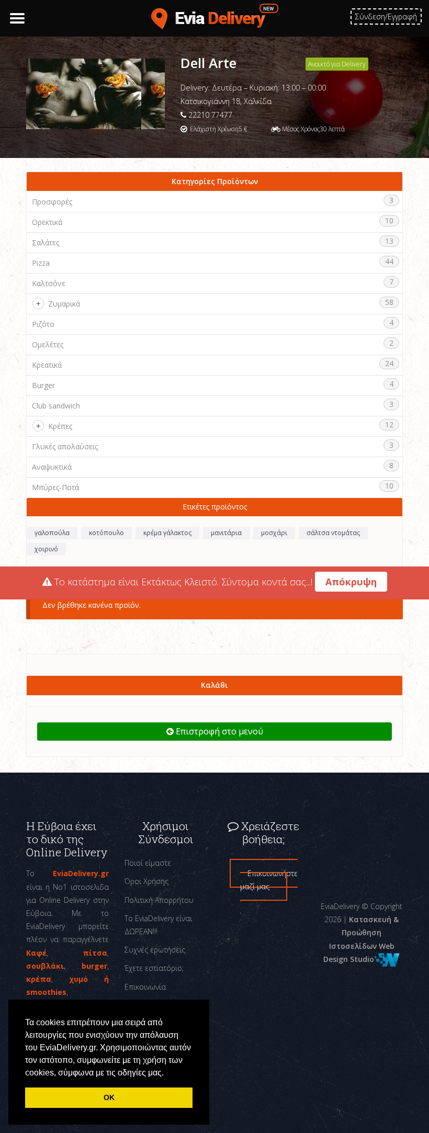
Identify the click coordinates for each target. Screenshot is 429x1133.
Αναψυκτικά (52, 467)
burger (94, 966)
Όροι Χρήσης (146, 881)
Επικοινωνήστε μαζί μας (269, 879)
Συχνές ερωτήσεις (155, 950)
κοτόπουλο (106, 532)
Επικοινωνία (145, 987)
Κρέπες (60, 426)
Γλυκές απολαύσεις (65, 446)
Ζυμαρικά (64, 304)
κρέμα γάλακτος (167, 532)
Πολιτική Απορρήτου (159, 900)
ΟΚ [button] (109, 1097)
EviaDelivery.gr (81, 873)
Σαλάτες (45, 242)
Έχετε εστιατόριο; (154, 968)
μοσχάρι (274, 532)
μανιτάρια (226, 532)
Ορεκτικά (47, 222)
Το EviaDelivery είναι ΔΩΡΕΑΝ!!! (158, 924)
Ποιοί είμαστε (148, 863)
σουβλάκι (45, 966)
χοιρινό (46, 549)
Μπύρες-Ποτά (55, 487)
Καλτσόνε (48, 283)
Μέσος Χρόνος (301, 128)
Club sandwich (56, 406)
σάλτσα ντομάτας (333, 532)
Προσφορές (52, 202)
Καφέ (36, 953)
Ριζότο (43, 324)
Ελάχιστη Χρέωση (214, 128)
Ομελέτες (47, 344)
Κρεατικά (47, 365)
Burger (43, 385)
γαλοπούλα (52, 532)
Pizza (41, 263)
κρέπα (38, 979)
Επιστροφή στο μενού (218, 731)
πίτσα (95, 953)
